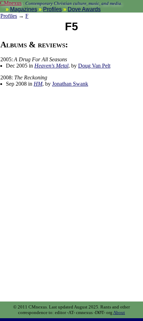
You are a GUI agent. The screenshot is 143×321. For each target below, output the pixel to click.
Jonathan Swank (70, 84)
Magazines (23, 9)
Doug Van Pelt (94, 66)
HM (38, 84)
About (119, 312)
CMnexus (11, 3)
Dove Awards (84, 9)
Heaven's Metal (51, 66)
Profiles (52, 9)
